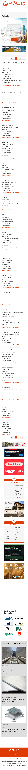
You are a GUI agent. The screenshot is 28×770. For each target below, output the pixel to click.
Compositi (8, 539)
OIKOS (4, 232)
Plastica (17, 532)
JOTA (3, 405)
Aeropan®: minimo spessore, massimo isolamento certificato (13, 700)
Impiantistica (8, 496)
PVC (17, 534)
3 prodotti (16, 400)
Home (3, 13)
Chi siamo (4, 753)
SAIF (3, 163)
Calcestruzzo (8, 533)
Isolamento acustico (19, 485)
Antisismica (8, 485)
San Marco (5, 142)
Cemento (7, 536)
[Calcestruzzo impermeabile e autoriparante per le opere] (14, 655)
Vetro (17, 541)
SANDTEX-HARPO (7, 125)
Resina (17, 537)
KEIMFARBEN (6, 387)
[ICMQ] (8, 628)
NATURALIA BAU (7, 275)
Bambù (7, 531)
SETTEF (4, 90)
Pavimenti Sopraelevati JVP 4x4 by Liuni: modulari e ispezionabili (14, 730)
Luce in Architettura (19, 488)
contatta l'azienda (7, 85)
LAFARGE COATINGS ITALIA (10, 332)
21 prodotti (17, 158)
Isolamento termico (19, 486)
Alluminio (7, 529)
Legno (17, 529)
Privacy (16, 767)
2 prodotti (16, 137)
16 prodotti (17, 85)
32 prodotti (17, 327)
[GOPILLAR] (8, 634)
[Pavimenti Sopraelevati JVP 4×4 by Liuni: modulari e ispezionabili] (14, 714)
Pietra (17, 530)
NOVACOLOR (6, 258)
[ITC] (8, 618)
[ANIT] (19, 623)
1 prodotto (17, 362)
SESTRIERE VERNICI (8, 108)
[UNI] (8, 623)
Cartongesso (8, 534)
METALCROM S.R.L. (8, 292)
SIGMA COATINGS (7, 68)
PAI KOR (4, 197)
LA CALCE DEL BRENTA (9, 367)
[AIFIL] (19, 634)
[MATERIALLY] (19, 618)
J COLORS (5, 422)
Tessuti (17, 539)
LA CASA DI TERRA (7, 349)
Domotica (7, 492)
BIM (6, 490)
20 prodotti (17, 103)
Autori (10, 753)
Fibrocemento (18, 527)
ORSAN (4, 215)
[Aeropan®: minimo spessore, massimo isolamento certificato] (14, 685)
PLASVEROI (5, 180)
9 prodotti (16, 382)
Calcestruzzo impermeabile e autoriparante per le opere (10, 671)
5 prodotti (16, 344)
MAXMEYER (5, 310)
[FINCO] (19, 628)
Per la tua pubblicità (17, 753)
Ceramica (7, 538)
